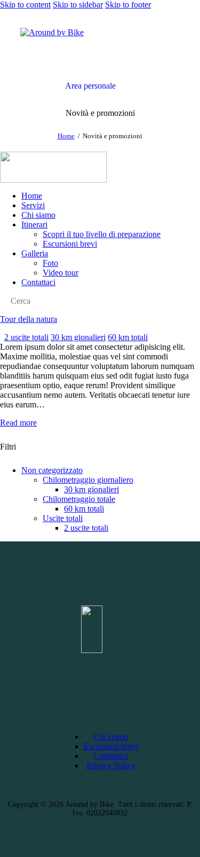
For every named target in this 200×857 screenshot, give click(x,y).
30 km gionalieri (78, 337)
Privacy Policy (110, 765)
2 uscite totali (26, 337)
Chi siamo (111, 736)
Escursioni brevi (111, 746)
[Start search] (3, 302)
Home (66, 136)
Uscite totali (63, 518)
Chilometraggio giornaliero (88, 479)
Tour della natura (28, 319)
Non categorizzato (52, 470)
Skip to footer (128, 4)
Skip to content (25, 4)
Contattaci (111, 755)
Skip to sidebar (78, 4)
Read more (18, 422)
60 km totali (128, 337)
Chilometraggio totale (79, 499)
